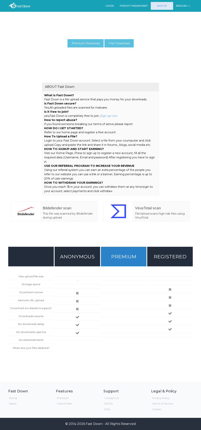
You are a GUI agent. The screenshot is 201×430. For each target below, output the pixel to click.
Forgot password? (134, 5)
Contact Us (111, 398)
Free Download (119, 43)
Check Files (64, 403)
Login (110, 5)
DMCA (108, 403)
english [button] (182, 5)
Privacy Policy (161, 398)
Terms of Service (162, 403)
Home (13, 398)
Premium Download (86, 43)
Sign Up (162, 5)
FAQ (107, 409)
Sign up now (108, 116)
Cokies (156, 409)
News (12, 403)
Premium (63, 398)
